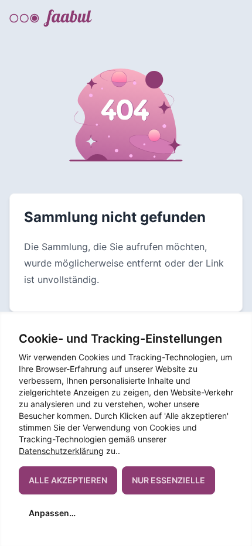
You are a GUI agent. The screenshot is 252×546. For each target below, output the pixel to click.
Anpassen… (52, 513)
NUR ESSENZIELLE (168, 480)
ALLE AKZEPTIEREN (68, 480)
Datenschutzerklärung (61, 451)
